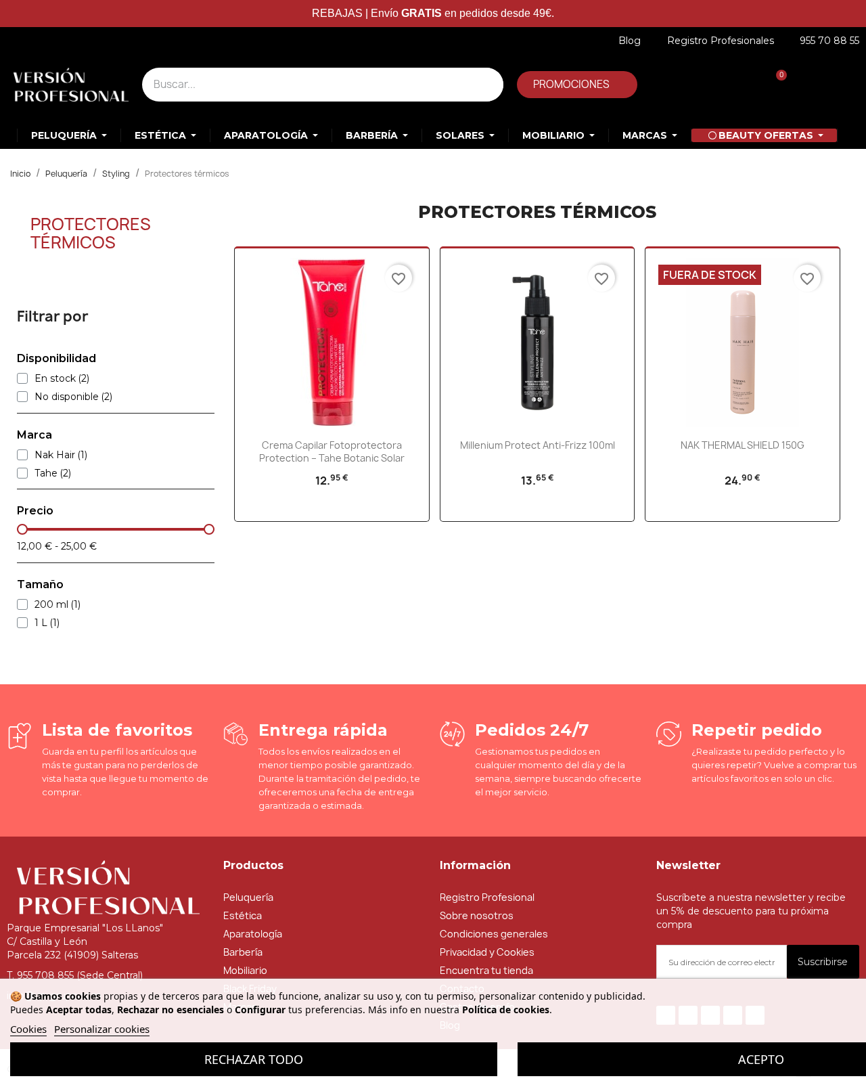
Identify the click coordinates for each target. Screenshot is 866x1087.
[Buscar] (486, 85)
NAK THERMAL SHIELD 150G (742, 445)
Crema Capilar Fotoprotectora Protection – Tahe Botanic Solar (332, 452)
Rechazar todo (253, 1059)
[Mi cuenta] (682, 85)
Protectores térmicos (90, 233)
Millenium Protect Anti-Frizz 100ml (537, 445)
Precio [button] (35, 511)
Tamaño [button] (40, 585)
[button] (577, 84)
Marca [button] (34, 435)
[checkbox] (22, 378)
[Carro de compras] (774, 85)
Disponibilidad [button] (56, 359)
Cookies (28, 1029)
